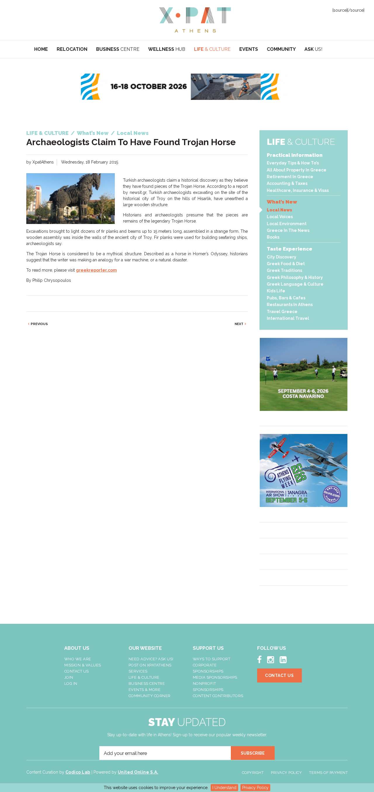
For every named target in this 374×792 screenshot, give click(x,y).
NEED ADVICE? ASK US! (151, 659)
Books (273, 237)
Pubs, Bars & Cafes (286, 298)
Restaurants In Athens (290, 304)
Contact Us (76, 671)
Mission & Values (82, 665)
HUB (166, 49)
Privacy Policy (255, 787)
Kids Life (276, 291)
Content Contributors (218, 696)
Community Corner (150, 696)
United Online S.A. (138, 772)
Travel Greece (282, 311)
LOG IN (70, 683)
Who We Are (77, 659)
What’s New (282, 202)
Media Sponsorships (215, 677)
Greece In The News (288, 230)
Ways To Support (212, 659)
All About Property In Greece (296, 170)
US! (313, 49)
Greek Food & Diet (286, 263)
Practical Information (295, 155)
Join (68, 677)
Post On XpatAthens (150, 665)
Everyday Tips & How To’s (293, 163)
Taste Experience (289, 249)
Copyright (253, 772)
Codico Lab (77, 772)
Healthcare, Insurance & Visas (298, 190)
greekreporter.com (96, 270)
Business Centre (147, 683)
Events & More (145, 689)
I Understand (224, 787)
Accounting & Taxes (287, 183)
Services (138, 671)
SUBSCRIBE (253, 753)
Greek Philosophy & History (295, 277)
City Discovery (281, 257)
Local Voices (280, 216)
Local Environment (287, 223)
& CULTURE (212, 49)
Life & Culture (144, 677)
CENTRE (117, 49)
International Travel (288, 318)
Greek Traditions (284, 270)
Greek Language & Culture (295, 284)
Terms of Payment (328, 772)
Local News (279, 210)
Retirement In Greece (290, 176)
